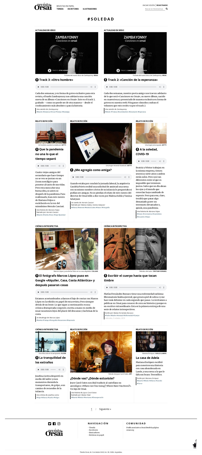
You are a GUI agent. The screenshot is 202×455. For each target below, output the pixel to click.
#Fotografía (106, 208)
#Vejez (147, 217)
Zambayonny (53, 109)
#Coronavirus (147, 214)
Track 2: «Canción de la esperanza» (133, 80)
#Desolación (133, 112)
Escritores (73, 9)
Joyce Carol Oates (89, 392)
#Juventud (62, 215)
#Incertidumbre (123, 112)
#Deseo (139, 214)
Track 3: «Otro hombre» (56, 80)
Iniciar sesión (149, 5)
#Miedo (107, 112)
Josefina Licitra (53, 395)
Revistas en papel (65, 6)
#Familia (46, 215)
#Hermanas (88, 397)
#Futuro (98, 208)
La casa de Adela (147, 358)
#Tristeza (114, 112)
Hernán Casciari (52, 212)
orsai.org (130, 430)
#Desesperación (97, 397)
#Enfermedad (128, 315)
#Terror (139, 384)
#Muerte (40, 112)
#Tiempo (59, 112)
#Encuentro (141, 217)
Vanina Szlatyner (99, 205)
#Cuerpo (136, 315)
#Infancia (74, 208)
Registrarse (162, 5)
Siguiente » (105, 409)
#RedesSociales (90, 208)
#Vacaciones (62, 320)
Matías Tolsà (85, 395)
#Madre (113, 315)
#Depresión (71, 320)
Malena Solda (86, 205)
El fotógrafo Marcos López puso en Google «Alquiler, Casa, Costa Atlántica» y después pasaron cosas (65, 280)
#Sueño (50, 398)
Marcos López (54, 317)
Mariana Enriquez (151, 378)
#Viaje (56, 215)
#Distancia (46, 112)
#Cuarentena (157, 214)
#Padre (107, 315)
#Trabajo (46, 320)
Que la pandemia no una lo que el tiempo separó (49, 154)
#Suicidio (159, 381)
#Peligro (56, 398)
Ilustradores (90, 9)
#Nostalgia (65, 112)
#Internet (81, 208)
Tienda (60, 9)
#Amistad (120, 315)
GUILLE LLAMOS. (161, 353)
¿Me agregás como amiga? (93, 170)
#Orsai (52, 112)
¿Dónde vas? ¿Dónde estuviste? (92, 378)
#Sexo (51, 215)
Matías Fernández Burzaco (123, 313)
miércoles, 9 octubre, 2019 (115, 318)
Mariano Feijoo (53, 210)
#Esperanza (142, 112)
